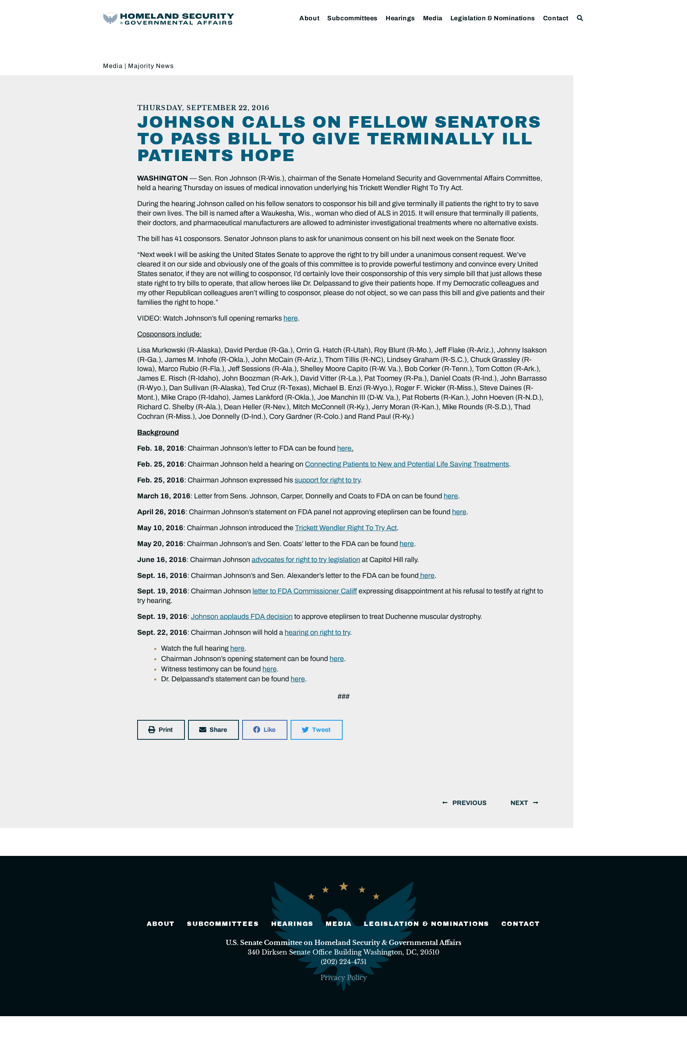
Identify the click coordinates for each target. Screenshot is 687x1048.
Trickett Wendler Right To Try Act (346, 528)
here (290, 318)
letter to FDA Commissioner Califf (304, 591)
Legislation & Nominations (492, 18)
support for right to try (327, 480)
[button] (580, 18)
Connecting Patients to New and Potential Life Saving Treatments (407, 464)
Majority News (151, 65)
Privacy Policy (343, 978)
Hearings (400, 18)
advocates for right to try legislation (306, 560)
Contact (556, 18)
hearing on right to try (317, 632)
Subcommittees (352, 18)
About (309, 18)
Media (432, 18)
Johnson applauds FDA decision (242, 616)
